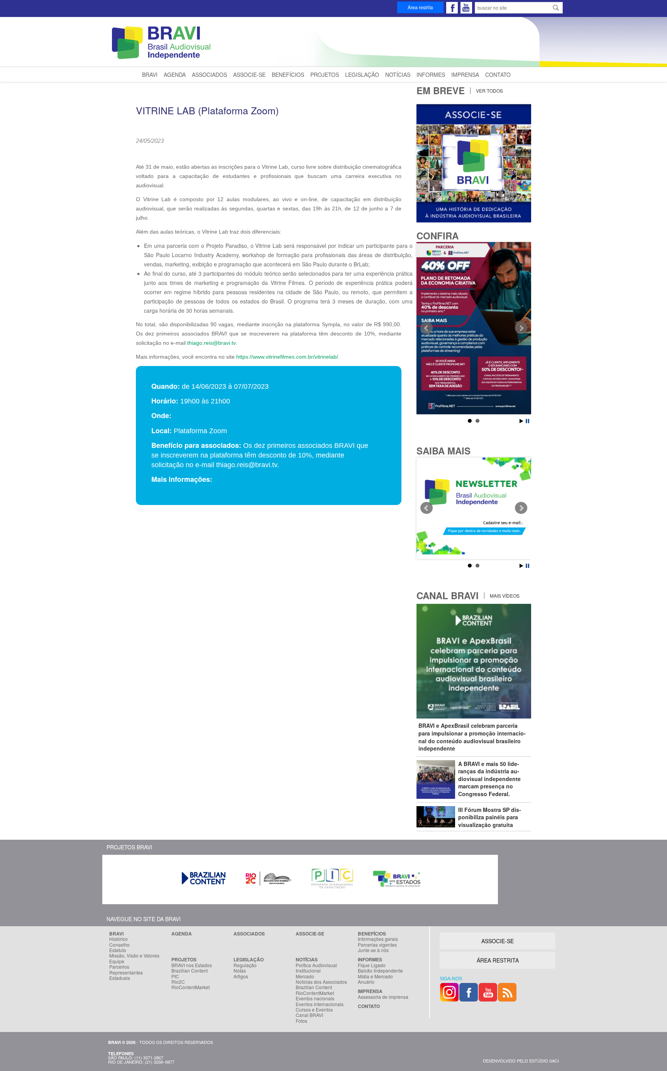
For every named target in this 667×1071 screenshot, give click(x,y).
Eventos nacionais (315, 998)
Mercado (305, 976)
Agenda (175, 74)
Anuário (366, 982)
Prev (426, 328)
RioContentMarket (190, 987)
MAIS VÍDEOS (504, 595)
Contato (498, 74)
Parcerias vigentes (377, 944)
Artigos (241, 976)
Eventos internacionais (320, 1004)
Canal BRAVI (309, 1015)
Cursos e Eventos (314, 1009)
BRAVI (149, 74)
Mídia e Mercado (375, 976)
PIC (175, 976)
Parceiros (119, 966)
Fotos (301, 1021)
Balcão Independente (380, 970)
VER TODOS (489, 90)
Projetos (324, 74)
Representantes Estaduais (126, 975)
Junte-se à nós (373, 950)
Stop (527, 421)
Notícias (397, 74)
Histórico (118, 939)
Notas (240, 970)
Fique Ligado (372, 965)
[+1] (244, 151)
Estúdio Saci (544, 1060)
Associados (209, 74)
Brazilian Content (189, 970)
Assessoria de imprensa (383, 997)
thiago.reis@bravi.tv (211, 343)
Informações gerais (378, 939)
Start (521, 421)
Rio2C (178, 982)
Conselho (119, 944)
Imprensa (465, 74)
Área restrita (420, 7)
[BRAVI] (162, 59)
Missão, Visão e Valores (134, 955)
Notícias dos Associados (321, 982)
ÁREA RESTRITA (498, 960)
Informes (430, 74)
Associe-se (249, 74)
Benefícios (288, 74)
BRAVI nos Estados (191, 965)
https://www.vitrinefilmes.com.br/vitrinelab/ (287, 357)
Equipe (116, 961)
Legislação (362, 74)
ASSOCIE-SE (497, 941)
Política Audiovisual (316, 965)
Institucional (308, 970)
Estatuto (117, 950)
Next (521, 328)
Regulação (245, 965)
